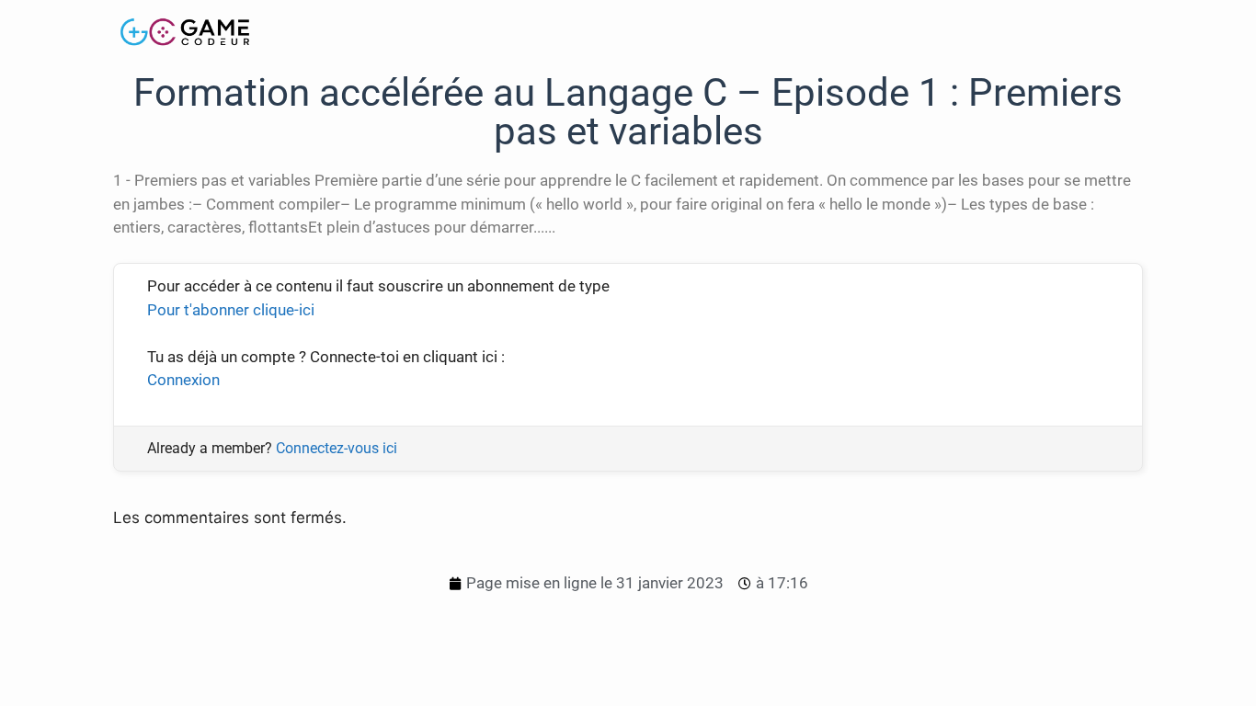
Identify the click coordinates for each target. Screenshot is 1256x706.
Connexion (183, 379)
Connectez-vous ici (336, 448)
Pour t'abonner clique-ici (230, 310)
